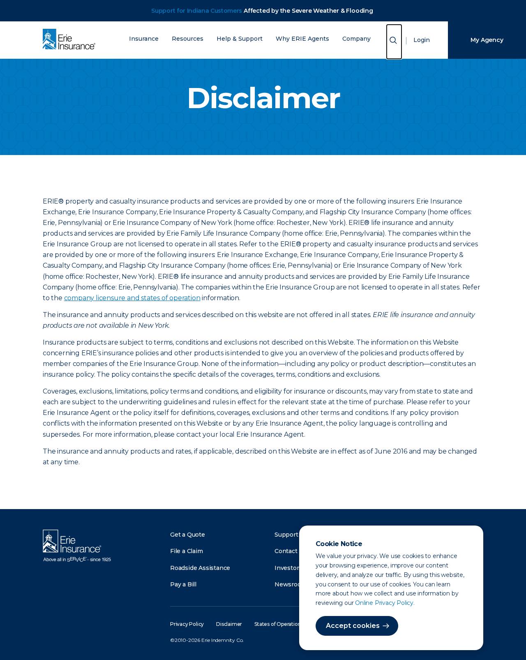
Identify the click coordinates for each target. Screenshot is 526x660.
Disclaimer (229, 624)
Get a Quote (187, 534)
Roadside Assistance (200, 568)
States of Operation (277, 624)
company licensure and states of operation (132, 298)
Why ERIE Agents (302, 38)
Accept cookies (353, 626)
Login (421, 40)
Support (286, 534)
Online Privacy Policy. (385, 603)
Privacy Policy (187, 624)
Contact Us (291, 551)
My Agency (487, 40)
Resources (187, 38)
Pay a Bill (183, 584)
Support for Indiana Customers (196, 10)
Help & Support (240, 38)
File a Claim (186, 551)
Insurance (144, 38)
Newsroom (291, 584)
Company (356, 38)
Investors (288, 568)
